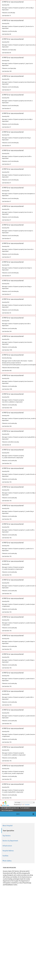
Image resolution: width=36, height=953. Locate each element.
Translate (27, 805)
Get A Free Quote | (7, 810)
